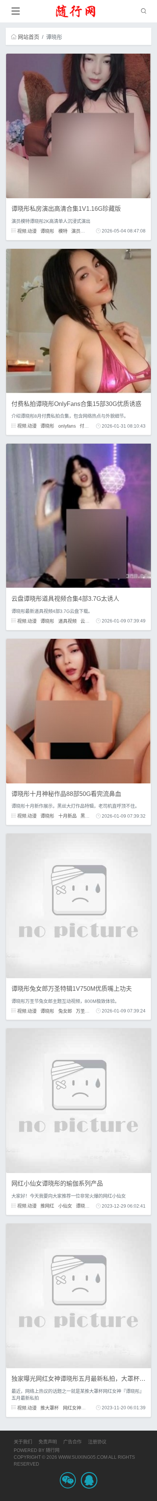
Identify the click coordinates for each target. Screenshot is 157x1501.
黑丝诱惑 (89, 816)
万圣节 (83, 1011)
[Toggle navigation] (15, 11)
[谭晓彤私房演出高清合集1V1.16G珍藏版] (78, 126)
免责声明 (47, 1442)
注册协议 (97, 1442)
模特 (62, 231)
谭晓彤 (47, 231)
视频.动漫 (26, 231)
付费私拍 (89, 426)
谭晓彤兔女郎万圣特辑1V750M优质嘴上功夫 (71, 988)
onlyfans (67, 426)
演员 (75, 231)
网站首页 (28, 37)
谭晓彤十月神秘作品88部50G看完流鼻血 (66, 794)
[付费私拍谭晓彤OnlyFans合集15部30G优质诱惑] (78, 320)
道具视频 (67, 621)
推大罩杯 (49, 1407)
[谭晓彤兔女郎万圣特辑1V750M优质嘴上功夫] (78, 906)
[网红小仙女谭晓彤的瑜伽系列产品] (78, 1100)
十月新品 (67, 816)
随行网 (52, 1450)
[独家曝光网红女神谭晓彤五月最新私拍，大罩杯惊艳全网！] (78, 1295)
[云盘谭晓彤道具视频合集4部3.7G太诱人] (78, 516)
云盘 (85, 621)
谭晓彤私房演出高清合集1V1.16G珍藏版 (66, 208)
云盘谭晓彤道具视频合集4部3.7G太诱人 (65, 598)
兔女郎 (65, 1011)
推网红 (47, 1206)
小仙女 (65, 1206)
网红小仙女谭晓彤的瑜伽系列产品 (57, 1183)
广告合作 (72, 1442)
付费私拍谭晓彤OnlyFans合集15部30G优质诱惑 (76, 404)
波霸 (89, 231)
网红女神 (72, 1407)
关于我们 (23, 1442)
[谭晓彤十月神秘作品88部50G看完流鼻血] (78, 710)
